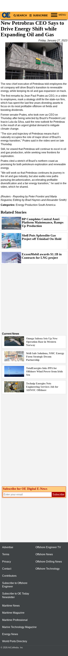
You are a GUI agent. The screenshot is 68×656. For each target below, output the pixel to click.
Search (21, 15)
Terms (5, 554)
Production (31, 204)
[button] (34, 61)
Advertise (7, 547)
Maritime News (11, 605)
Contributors (9, 575)
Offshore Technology (47, 568)
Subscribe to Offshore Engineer (14, 585)
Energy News (10, 634)
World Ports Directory (14, 641)
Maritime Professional (15, 620)
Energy (20, 204)
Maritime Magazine (13, 612)
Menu (62, 15)
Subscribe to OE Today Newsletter (15, 595)
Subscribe (40, 15)
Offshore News (44, 554)
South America (46, 204)
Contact (6, 568)
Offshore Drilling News (48, 561)
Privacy (6, 561)
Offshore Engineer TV (48, 547)
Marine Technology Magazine (19, 627)
